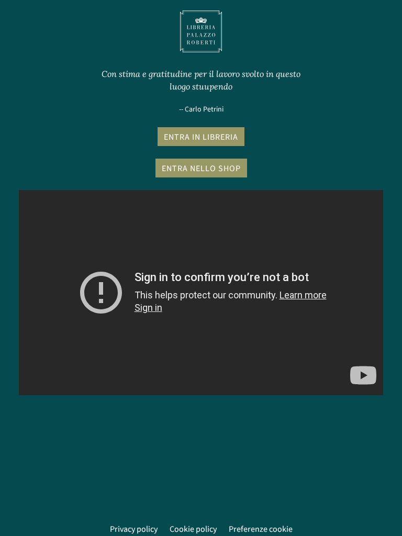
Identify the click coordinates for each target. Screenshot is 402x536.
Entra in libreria (201, 136)
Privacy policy (134, 528)
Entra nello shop (201, 168)
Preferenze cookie (261, 528)
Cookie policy (193, 528)
